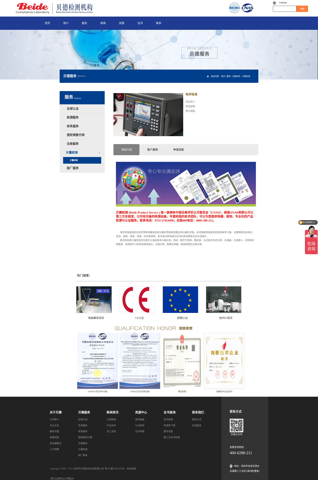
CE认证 (139, 318)
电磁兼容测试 (96, 318)
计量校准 (236, 76)
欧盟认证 (182, 318)
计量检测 (246, 76)
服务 (229, 76)
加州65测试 (225, 318)
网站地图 (130, 468)
